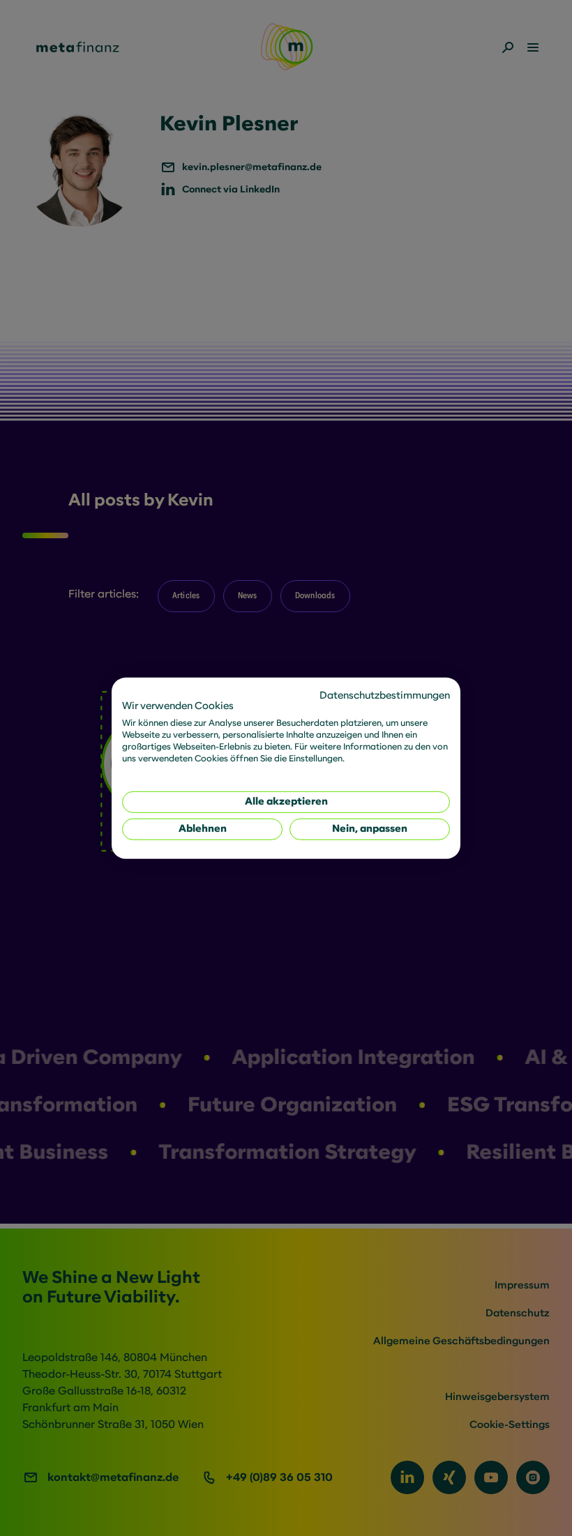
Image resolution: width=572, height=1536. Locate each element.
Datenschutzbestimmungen (384, 695)
